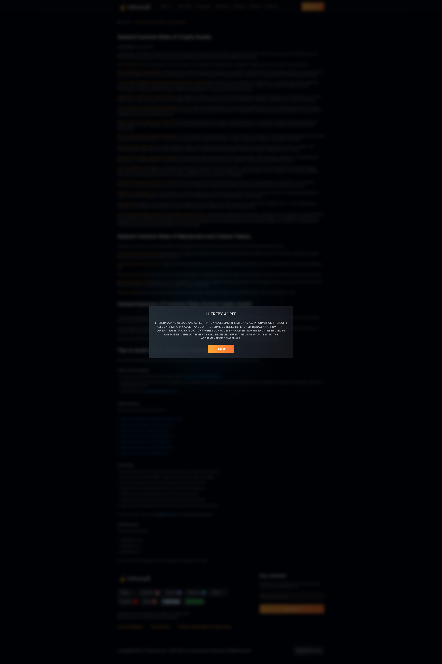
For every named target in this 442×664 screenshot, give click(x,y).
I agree (221, 348)
